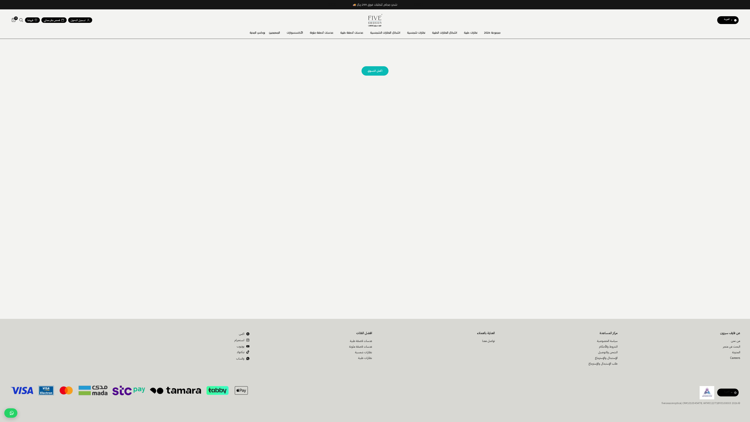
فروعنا (30, 20)
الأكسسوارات (295, 33)
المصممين (274, 33)
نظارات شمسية (416, 33)
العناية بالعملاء (486, 333)
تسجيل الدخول (78, 20)
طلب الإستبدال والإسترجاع (602, 363)
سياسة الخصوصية (607, 341)
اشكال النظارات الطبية (444, 33)
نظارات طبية (470, 33)
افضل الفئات (364, 333)
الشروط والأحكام (608, 346)
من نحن (735, 341)
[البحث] (21, 20)
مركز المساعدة (608, 333)
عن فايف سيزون (730, 333)
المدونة (736, 352)
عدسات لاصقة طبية (351, 33)
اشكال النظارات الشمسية (385, 33)
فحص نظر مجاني (52, 20)
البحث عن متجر (731, 346)
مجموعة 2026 (492, 33)
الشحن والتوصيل (608, 352)
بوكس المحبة (257, 33)
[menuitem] (492, 33)
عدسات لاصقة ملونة (321, 33)
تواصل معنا (488, 341)
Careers (735, 358)
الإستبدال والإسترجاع (606, 358)
